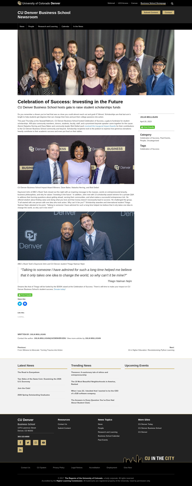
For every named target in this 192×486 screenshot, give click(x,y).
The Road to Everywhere (28, 372)
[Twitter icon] (29, 443)
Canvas (134, 3)
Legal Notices (76, 468)
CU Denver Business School (149, 428)
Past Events (165, 138)
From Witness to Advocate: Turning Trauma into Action (40, 350)
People (31, 26)
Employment (112, 468)
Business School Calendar (109, 436)
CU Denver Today (145, 424)
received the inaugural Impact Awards (100, 126)
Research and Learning (48, 26)
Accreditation (94, 468)
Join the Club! (24, 388)
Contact (168, 12)
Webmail (111, 3)
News (22, 26)
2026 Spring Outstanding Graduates (34, 395)
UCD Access (123, 3)
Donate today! (59, 289)
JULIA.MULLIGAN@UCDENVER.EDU (50, 338)
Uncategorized (153, 141)
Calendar (65, 26)
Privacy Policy (58, 468)
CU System (41, 468)
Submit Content (151, 12)
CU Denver (142, 432)
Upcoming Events (137, 365)
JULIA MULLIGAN (93, 338)
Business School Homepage (153, 3)
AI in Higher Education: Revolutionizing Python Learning (151, 350)
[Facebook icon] (21, 443)
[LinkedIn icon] (21, 450)
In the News (78, 26)
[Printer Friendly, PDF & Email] (147, 127)
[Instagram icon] (36, 443)
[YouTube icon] (44, 443)
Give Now (128, 468)
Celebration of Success (149, 138)
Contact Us (62, 424)
